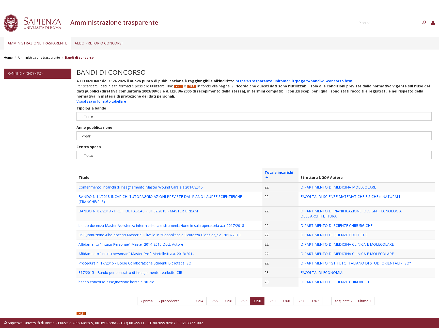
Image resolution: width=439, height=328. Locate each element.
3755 (214, 301)
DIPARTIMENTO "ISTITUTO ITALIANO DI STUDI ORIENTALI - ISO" (356, 263)
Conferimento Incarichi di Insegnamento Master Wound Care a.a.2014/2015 (141, 187)
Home (8, 57)
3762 (315, 301)
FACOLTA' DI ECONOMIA (321, 272)
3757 (243, 301)
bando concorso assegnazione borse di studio (116, 281)
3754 (199, 301)
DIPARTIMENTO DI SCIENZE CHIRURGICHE (336, 225)
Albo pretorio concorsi (98, 43)
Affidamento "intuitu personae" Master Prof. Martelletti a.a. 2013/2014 (136, 253)
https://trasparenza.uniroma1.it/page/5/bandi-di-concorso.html (294, 81)
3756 (228, 301)
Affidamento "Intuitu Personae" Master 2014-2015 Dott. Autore (131, 244)
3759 (272, 301)
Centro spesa (88, 146)
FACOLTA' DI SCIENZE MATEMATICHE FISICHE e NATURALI (350, 196)
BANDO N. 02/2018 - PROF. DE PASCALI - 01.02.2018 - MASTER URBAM (138, 211)
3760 (286, 301)
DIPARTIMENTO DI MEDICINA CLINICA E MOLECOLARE (347, 244)
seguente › (343, 301)
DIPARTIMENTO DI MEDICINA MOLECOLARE (338, 187)
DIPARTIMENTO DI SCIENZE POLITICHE (334, 234)
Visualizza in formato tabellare (101, 101)
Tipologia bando (91, 108)
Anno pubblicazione (94, 127)
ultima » (364, 301)
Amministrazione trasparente (37, 43)
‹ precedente (169, 301)
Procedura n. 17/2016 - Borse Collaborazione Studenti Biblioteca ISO (135, 263)
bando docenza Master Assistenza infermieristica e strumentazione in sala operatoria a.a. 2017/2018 (161, 225)
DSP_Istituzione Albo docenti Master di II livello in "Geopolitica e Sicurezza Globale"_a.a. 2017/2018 (160, 234)
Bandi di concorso (25, 73)
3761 (300, 301)
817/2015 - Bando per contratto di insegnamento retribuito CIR (130, 272)
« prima (146, 301)
